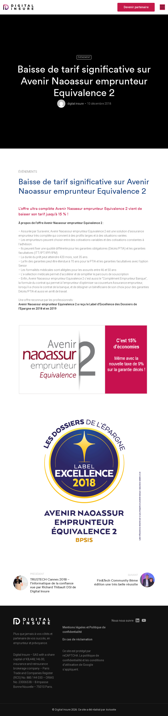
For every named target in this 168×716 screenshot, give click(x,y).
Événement (84, 57)
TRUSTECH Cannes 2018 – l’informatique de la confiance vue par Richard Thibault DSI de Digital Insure (53, 585)
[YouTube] (143, 621)
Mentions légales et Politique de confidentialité (84, 629)
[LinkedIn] (137, 621)
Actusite (111, 709)
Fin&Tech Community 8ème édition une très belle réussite (116, 582)
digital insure (75, 103)
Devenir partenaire (136, 7)
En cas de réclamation (77, 639)
